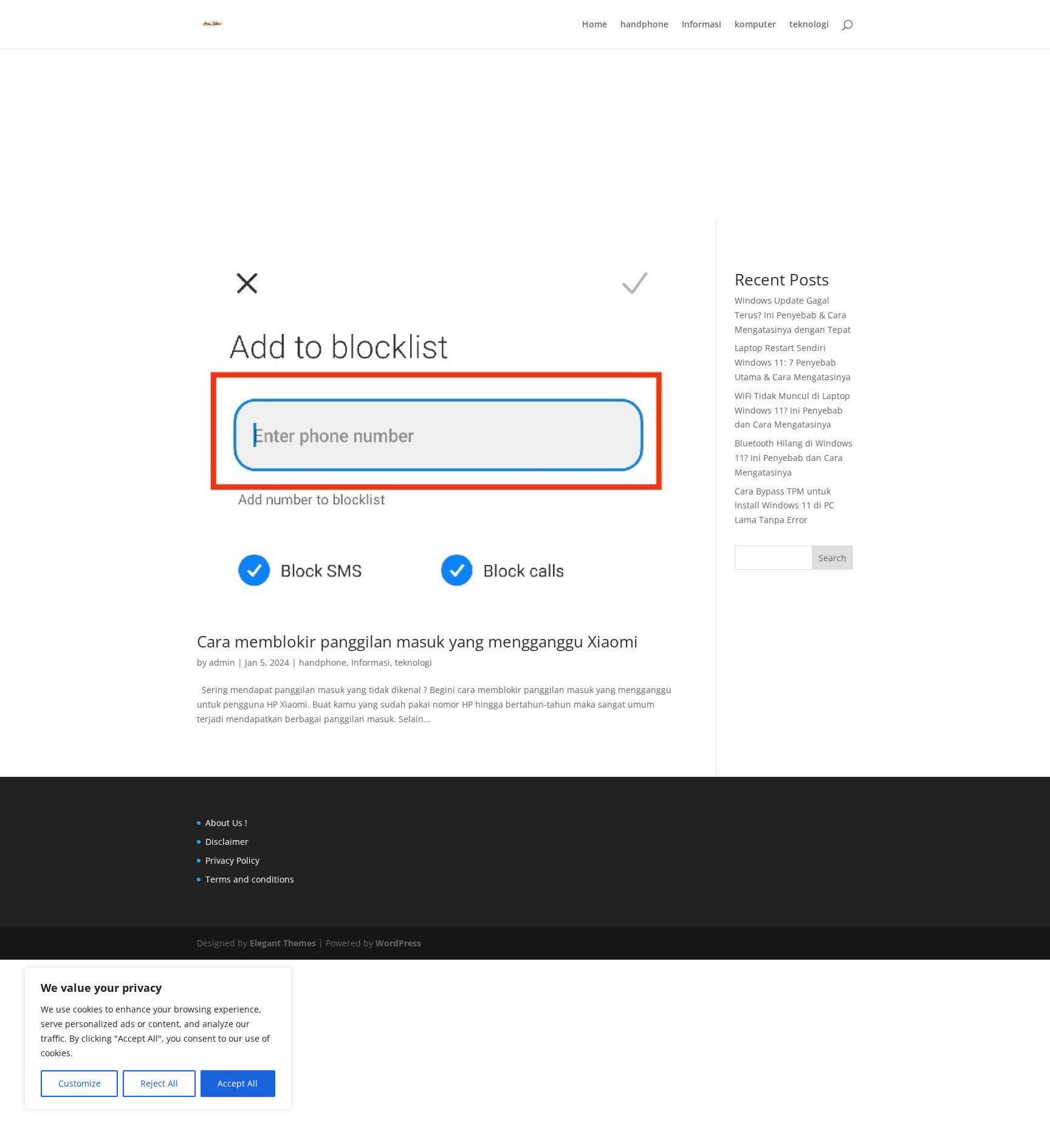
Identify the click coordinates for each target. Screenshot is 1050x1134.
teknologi (809, 25)
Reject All (159, 1083)
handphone (644, 25)
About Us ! (226, 822)
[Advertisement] (525, 85)
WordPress (398, 943)
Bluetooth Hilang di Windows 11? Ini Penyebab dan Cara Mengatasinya (794, 457)
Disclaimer (227, 841)
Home (594, 25)
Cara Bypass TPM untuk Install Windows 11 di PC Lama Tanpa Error (784, 505)
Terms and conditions (249, 879)
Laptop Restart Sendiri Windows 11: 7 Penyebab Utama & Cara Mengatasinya (793, 362)
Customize (79, 1083)
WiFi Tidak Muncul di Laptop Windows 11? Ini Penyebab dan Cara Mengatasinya (792, 410)
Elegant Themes (283, 943)
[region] (158, 1039)
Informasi (701, 25)
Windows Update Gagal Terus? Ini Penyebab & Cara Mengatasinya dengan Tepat (793, 315)
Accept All (238, 1083)
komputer (755, 25)
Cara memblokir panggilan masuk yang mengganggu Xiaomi (417, 641)
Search (832, 558)
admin (222, 662)
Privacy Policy (232, 860)
